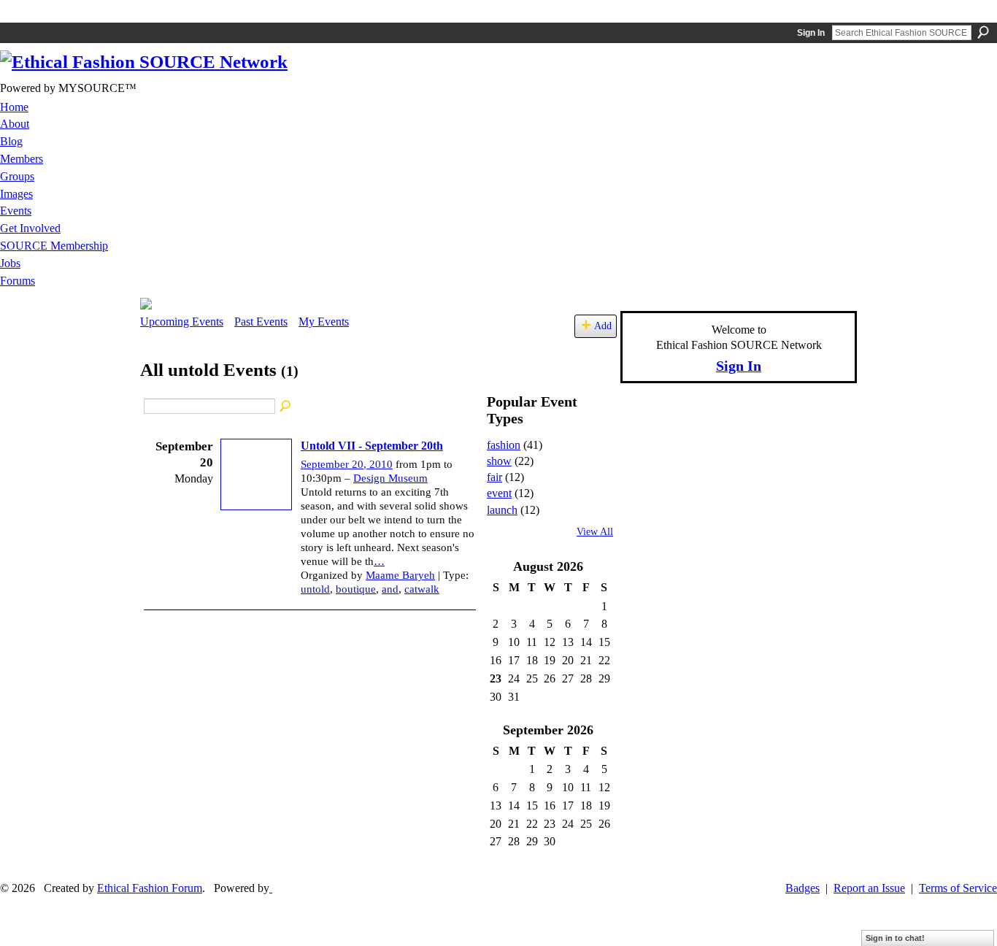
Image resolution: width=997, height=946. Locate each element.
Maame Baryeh (400, 575)
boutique (356, 589)
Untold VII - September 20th (372, 445)
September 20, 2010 (347, 464)
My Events (324, 321)
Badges (802, 888)
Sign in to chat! (895, 938)
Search (983, 32)
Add (603, 325)
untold (315, 589)
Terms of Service (958, 888)
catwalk (421, 589)
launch (502, 510)
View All (595, 531)
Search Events (286, 406)
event (499, 493)
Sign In (811, 33)
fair (494, 477)
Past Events (261, 321)
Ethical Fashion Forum (149, 888)
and (390, 589)
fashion (503, 445)
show (499, 461)
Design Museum (390, 478)
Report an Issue (869, 888)
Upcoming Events (181, 321)
